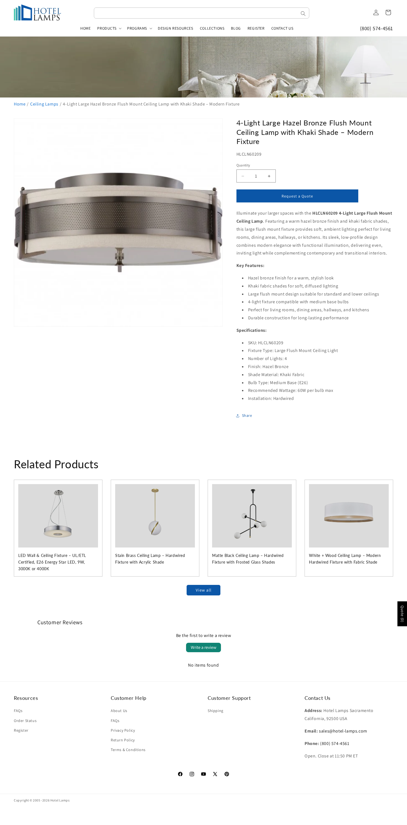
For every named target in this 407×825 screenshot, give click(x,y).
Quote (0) (402, 613)
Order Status (25, 720)
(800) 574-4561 (376, 28)
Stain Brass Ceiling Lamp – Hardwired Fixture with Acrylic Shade (150, 558)
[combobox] (201, 13)
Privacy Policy (123, 730)
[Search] (303, 13)
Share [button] (247, 415)
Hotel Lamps (60, 800)
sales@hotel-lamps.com (343, 731)
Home (19, 104)
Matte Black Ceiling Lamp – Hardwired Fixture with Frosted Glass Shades (248, 558)
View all (204, 590)
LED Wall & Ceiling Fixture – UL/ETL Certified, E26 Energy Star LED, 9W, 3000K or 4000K (52, 562)
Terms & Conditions (128, 749)
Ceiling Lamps (44, 104)
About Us (119, 710)
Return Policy (123, 739)
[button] (109, 28)
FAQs (18, 710)
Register (21, 730)
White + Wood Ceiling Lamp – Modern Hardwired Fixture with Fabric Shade (345, 558)
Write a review (203, 647)
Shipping (215, 710)
